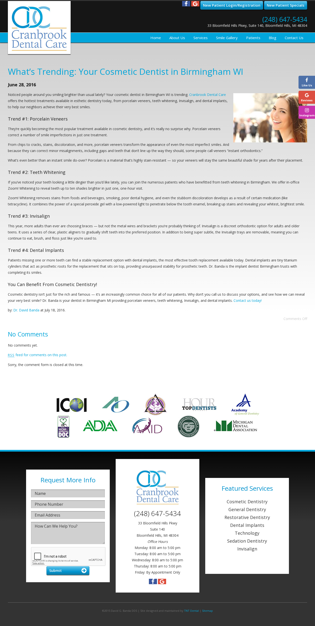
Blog (272, 37)
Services (200, 37)
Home (155, 37)
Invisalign (247, 549)
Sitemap (207, 610)
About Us (177, 37)
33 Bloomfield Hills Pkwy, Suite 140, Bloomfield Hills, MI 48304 (257, 25)
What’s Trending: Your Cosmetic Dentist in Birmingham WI (125, 71)
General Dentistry (247, 509)
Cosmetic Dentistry (247, 501)
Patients (253, 37)
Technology (247, 533)
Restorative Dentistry (247, 517)
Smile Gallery (227, 37)
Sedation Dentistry (247, 541)
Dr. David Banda (26, 310)
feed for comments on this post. (37, 354)
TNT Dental (191, 610)
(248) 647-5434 (284, 19)
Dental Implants (247, 525)
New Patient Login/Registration (231, 5)
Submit (55, 570)
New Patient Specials (285, 5)
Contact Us (294, 37)
